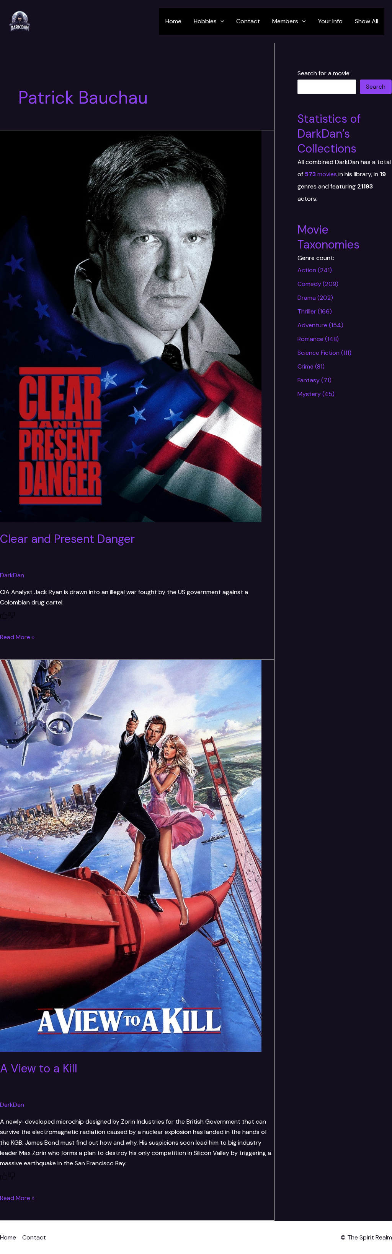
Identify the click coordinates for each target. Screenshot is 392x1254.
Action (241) (314, 270)
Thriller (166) (314, 311)
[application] (220, 21)
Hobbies (205, 21)
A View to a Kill (38, 1068)
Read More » (17, 637)
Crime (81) (311, 366)
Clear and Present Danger (67, 538)
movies (321, 174)
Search (375, 87)
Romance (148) (318, 339)
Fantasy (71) (314, 380)
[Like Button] (4, 615)
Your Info (330, 21)
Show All (366, 21)
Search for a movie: (324, 73)
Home (173, 21)
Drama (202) (315, 298)
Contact (248, 21)
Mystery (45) (316, 394)
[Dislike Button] (11, 615)
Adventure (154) (320, 325)
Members (285, 21)
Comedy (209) (317, 284)
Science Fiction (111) (324, 353)
